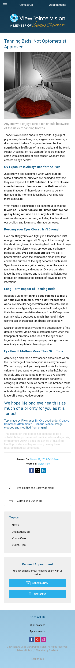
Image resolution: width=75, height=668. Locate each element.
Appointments (57, 4)
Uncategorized (21, 531)
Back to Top (37, 659)
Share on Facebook (31, 470)
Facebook (31, 639)
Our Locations (37, 625)
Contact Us (26, 4)
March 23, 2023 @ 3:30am (44, 459)
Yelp (37, 639)
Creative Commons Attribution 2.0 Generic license (36, 422)
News (15, 525)
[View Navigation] (6, 5)
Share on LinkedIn (43, 470)
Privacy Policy (24, 650)
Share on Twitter (37, 470)
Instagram (43, 639)
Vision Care (19, 538)
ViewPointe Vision (37, 646)
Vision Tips (44, 463)
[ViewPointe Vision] (37, 20)
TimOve (39, 420)
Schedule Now (40, 583)
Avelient (53, 650)
